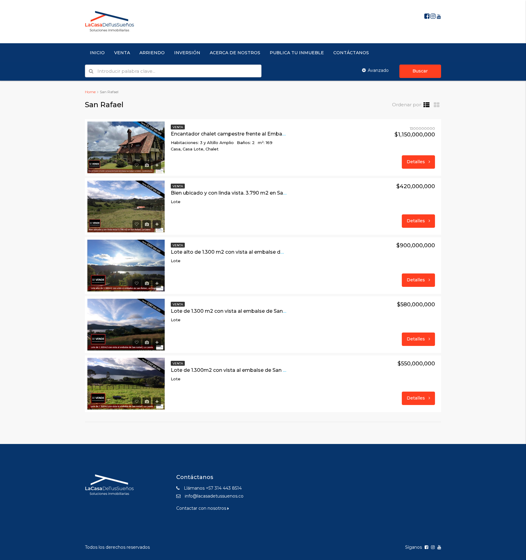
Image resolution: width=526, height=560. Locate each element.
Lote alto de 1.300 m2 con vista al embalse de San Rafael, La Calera (253, 252)
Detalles (416, 161)
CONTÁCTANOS (351, 52)
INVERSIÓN (187, 52)
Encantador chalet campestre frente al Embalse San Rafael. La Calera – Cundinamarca (277, 134)
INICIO (97, 52)
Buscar (420, 71)
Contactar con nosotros (201, 508)
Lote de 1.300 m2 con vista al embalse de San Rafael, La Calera (248, 311)
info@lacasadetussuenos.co (214, 496)
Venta (178, 127)
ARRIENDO (152, 52)
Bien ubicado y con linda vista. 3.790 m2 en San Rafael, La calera (249, 193)
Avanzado (378, 70)
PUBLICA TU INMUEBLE (297, 52)
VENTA (122, 52)
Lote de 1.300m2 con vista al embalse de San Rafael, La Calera (247, 370)
